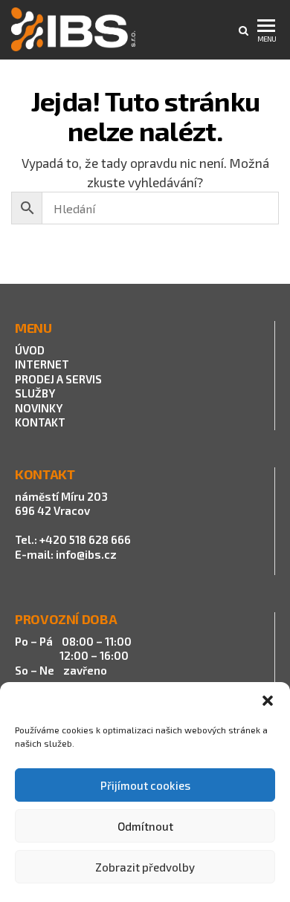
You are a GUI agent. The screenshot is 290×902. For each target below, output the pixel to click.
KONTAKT (40, 422)
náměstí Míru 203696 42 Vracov (61, 504)
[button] (267, 700)
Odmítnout (145, 826)
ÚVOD (30, 350)
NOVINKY (38, 408)
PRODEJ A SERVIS (59, 379)
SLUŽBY (35, 393)
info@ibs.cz (86, 554)
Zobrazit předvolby (145, 867)
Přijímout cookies (145, 785)
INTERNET (42, 364)
